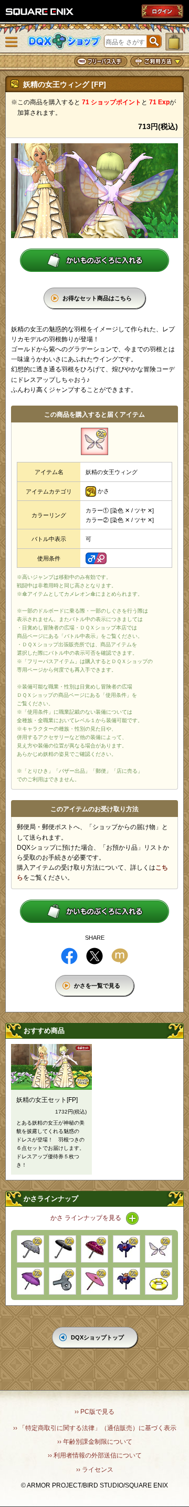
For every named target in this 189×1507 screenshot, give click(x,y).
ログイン (162, 11)
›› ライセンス (94, 1469)
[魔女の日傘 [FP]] (94, 1249)
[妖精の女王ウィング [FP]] (158, 1249)
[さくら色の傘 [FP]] (30, 1281)
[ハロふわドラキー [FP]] (126, 1281)
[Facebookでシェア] (69, 956)
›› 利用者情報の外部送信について (95, 1455)
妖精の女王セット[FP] (47, 1100)
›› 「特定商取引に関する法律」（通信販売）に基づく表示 (94, 1428)
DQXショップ (64, 41)
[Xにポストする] (94, 956)
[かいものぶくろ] (174, 41)
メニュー (11, 42)
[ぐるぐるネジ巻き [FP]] (62, 1281)
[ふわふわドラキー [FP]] (126, 1249)
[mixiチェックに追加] (119, 956)
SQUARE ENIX (40, 11)
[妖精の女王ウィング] (94, 441)
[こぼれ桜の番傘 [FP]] (94, 1281)
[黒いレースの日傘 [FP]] (62, 1249)
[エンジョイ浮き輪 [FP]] (158, 1281)
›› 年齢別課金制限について (94, 1441)
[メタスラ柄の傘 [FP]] (30, 1249)
